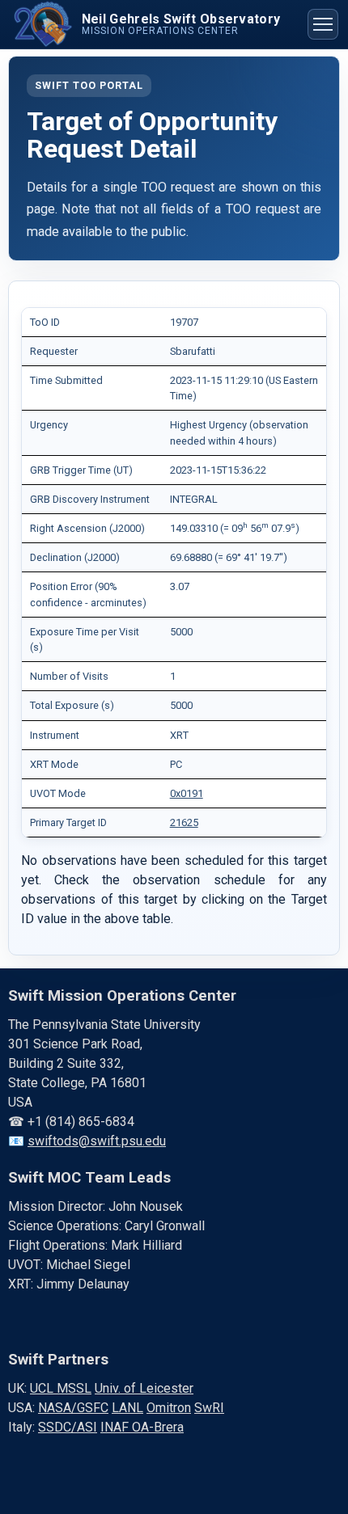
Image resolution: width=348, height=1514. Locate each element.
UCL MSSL (60, 1388)
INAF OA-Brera (142, 1427)
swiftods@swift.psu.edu (97, 1141)
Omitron (168, 1407)
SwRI (209, 1407)
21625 (184, 822)
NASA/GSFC (73, 1407)
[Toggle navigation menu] (323, 24)
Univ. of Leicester (144, 1388)
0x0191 (186, 793)
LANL (127, 1407)
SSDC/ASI (67, 1427)
